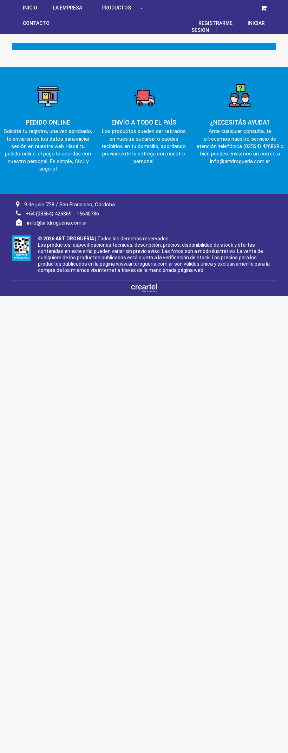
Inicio (30, 8)
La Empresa (67, 8)
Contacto (36, 23)
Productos (116, 8)
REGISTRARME (215, 23)
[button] (263, 7)
